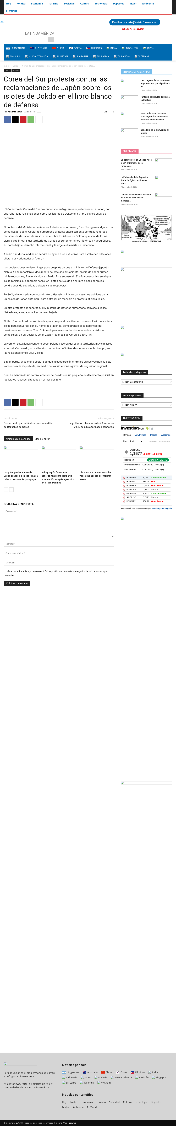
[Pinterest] (23, 119)
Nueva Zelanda (123, 1077)
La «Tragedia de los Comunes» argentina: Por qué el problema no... (155, 83)
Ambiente (78, 1107)
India (154, 1072)
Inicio (6, 65)
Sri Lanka (70, 1082)
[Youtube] (157, 29)
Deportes (156, 1102)
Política (16, 70)
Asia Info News (15, 111)
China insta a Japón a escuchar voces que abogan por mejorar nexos (96, 476)
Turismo (101, 1102)
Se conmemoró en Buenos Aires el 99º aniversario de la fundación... (136, 163)
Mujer (65, 1107)
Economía (87, 1102)
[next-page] (11, 489)
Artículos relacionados (18, 439)
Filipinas (140, 1072)
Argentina (73, 1072)
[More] (39, 119)
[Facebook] (151, 29)
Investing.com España (162, 508)
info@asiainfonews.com (20, 1076)
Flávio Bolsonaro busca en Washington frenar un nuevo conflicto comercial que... (154, 116)
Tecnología (141, 1102)
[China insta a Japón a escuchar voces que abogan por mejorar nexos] (97, 458)
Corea (15, 65)
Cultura (127, 1102)
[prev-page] (6, 489)
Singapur (160, 1077)
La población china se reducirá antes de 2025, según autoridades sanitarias (91, 425)
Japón (87, 1077)
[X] (15, 119)
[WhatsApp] (31, 119)
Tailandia (88, 1082)
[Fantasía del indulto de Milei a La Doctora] (129, 101)
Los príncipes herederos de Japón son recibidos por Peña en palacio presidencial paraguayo (21, 476)
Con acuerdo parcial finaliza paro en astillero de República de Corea (29, 425)
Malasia (102, 1077)
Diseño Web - (66, 1122)
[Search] (51, 39)
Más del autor (42, 439)
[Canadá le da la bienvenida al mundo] (129, 134)
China (108, 1072)
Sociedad (114, 1102)
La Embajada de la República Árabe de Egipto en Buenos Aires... (134, 180)
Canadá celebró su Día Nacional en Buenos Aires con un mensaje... (136, 197)
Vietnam (106, 1082)
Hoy (64, 1102)
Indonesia (71, 1077)
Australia (92, 1072)
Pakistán (143, 1077)
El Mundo (92, 1107)
